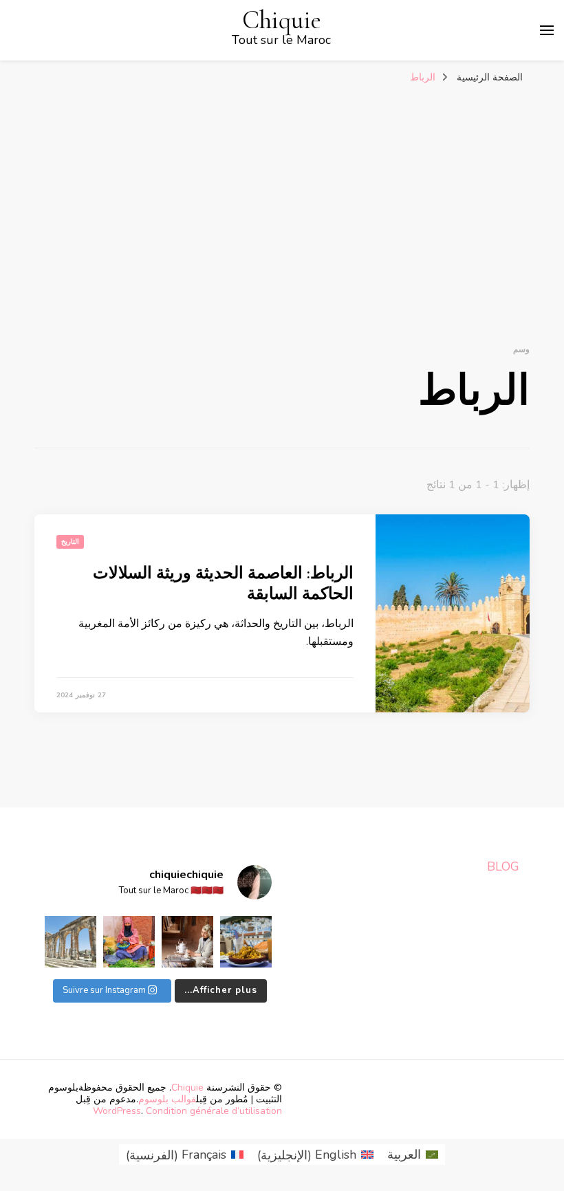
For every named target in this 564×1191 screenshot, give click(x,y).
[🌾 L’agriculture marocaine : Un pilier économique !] (129, 942)
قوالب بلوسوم (167, 1099)
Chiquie (281, 20)
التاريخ (70, 542)
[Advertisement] (282, 194)
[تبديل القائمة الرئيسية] (547, 30)
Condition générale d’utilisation (214, 1110)
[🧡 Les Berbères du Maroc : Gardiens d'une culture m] (187, 942)
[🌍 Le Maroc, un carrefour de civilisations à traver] (70, 942)
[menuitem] (412, 1155)
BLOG (503, 866)
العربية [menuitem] (404, 1154)
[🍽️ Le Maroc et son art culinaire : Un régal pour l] (246, 942)
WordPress (117, 1110)
